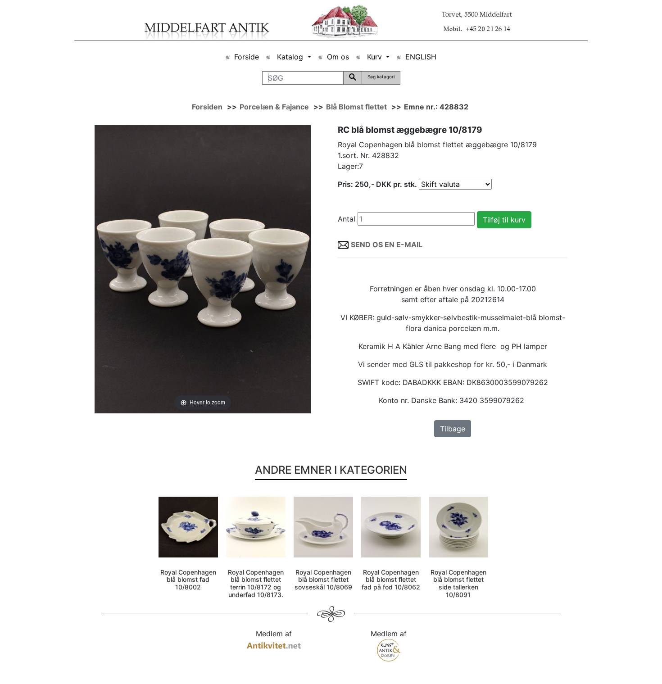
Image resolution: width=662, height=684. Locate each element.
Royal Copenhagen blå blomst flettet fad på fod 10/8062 (391, 579)
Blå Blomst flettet (356, 106)
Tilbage (452, 428)
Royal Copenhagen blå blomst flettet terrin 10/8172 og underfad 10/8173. (256, 583)
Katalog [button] (290, 56)
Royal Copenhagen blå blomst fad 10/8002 (188, 579)
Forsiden (207, 106)
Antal (346, 218)
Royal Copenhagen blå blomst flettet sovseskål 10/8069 (323, 579)
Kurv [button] (374, 56)
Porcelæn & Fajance (274, 106)
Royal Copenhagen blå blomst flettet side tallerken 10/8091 (458, 583)
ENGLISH (420, 56)
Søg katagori (380, 76)
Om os (338, 56)
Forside (246, 56)
